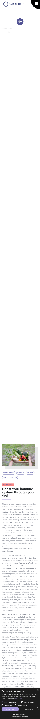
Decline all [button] (29, 709)
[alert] (20, 703)
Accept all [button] (10, 709)
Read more (18, 698)
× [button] (37, 690)
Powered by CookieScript (20, 717)
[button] (20, 714)
